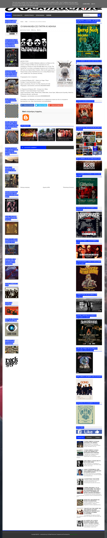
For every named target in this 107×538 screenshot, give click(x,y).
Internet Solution (73, 534)
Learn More (86, 4)
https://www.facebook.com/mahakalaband (41, 101)
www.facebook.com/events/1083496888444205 (38, 96)
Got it (93, 4)
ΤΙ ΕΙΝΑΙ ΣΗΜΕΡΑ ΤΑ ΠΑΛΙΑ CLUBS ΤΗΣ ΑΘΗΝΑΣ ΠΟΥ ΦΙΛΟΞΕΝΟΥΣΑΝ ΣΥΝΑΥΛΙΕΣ (91, 451)
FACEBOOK (48, 15)
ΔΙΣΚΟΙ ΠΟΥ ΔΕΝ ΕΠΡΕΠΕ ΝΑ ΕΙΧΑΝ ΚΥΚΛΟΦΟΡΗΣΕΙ (91, 500)
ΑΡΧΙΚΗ (8, 15)
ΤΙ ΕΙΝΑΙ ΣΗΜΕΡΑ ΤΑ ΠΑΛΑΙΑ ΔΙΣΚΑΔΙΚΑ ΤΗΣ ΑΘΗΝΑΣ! (91, 442)
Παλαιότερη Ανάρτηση (68, 187)
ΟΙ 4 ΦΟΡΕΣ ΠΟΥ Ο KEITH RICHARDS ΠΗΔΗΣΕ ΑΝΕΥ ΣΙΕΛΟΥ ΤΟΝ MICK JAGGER (91, 522)
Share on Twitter (42, 105)
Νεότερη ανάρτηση (25, 187)
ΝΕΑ (40, 30)
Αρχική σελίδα (46, 187)
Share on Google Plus (57, 105)
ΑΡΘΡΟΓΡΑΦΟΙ (29, 15)
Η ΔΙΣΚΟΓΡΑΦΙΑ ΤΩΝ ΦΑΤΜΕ (91, 479)
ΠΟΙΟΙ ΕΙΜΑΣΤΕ (17, 15)
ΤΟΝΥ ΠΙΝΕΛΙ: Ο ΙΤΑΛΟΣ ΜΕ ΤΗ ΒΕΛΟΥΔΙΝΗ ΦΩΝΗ (92, 461)
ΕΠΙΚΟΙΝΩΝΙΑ (40, 15)
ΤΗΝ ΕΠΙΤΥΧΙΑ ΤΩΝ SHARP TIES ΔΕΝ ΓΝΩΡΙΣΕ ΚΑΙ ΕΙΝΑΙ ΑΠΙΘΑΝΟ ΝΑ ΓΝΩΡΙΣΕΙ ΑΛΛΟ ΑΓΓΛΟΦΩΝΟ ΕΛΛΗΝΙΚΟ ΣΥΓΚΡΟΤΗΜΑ (92, 511)
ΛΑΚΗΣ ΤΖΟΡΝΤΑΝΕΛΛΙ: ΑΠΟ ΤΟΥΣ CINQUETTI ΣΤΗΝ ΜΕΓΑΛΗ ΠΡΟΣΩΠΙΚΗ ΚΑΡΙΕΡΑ (92, 471)
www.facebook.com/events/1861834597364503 (38, 85)
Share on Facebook (28, 105)
